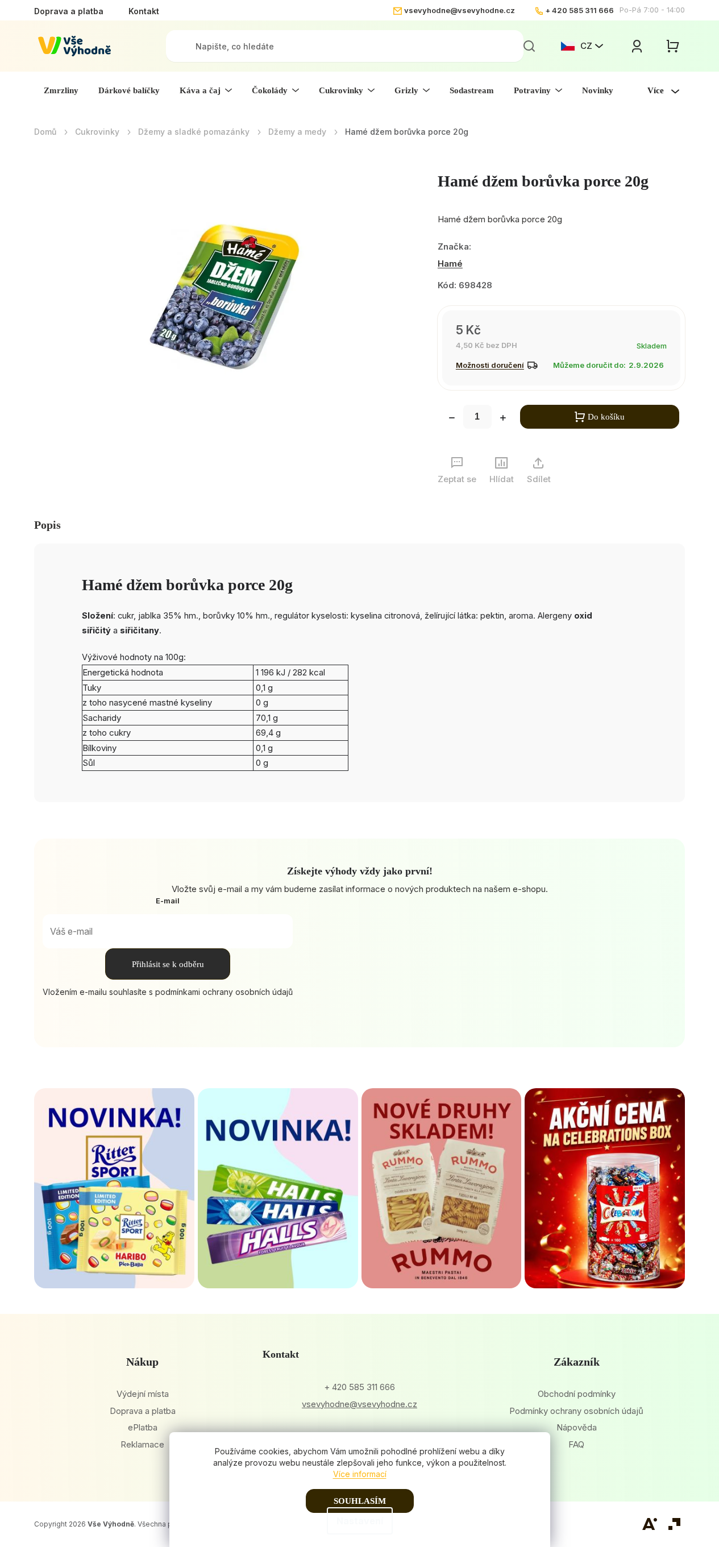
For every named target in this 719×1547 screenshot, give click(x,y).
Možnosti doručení (490, 365)
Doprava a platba (68, 11)
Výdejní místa (143, 1393)
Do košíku (606, 416)
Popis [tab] (47, 525)
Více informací (359, 1474)
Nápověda (576, 1427)
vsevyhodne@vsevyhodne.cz (459, 10)
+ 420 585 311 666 (579, 10)
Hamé (450, 263)
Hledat (529, 46)
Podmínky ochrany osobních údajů (576, 1410)
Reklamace (142, 1444)
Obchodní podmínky (577, 1393)
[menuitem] (61, 90)
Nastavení (359, 1521)
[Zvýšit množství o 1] (503, 419)
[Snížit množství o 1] (452, 419)
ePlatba (142, 1427)
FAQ (576, 1444)
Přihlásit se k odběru (168, 964)
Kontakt (143, 11)
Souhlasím (360, 1500)
